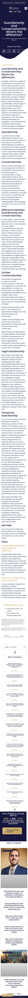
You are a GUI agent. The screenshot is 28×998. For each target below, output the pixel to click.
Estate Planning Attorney (20, 628)
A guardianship (7, 136)
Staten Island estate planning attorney (15, 792)
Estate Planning (7, 65)
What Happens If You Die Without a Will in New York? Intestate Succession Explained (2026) (15, 715)
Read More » (15, 670)
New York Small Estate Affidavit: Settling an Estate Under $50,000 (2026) (15, 705)
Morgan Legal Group (22, 996)
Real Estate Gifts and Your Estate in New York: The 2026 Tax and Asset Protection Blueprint (15, 725)
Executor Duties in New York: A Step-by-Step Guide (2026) (15, 685)
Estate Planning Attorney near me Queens (11, 629)
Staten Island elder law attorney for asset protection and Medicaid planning (15, 802)
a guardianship (11, 166)
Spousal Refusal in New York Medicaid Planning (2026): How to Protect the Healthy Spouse (15, 676)
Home (2, 38)
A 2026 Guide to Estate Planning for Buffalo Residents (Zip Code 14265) (14, 735)
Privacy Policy (16, 996)
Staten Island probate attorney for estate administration (14, 783)
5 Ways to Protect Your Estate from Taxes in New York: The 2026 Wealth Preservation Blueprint (15, 745)
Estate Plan (5, 628)
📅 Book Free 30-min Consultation (11, 831)
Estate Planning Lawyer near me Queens (14, 630)
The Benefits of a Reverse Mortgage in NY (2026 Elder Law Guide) (14, 765)
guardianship (10, 357)
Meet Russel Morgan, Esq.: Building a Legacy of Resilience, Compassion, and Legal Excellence (14, 665)
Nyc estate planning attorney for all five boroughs (15, 775)
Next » (19, 994)
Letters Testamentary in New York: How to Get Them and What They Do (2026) (15, 695)
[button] (26, 8)
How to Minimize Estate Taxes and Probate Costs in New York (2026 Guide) (14, 755)
